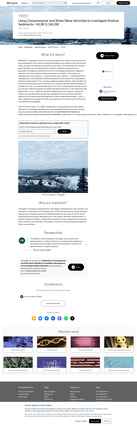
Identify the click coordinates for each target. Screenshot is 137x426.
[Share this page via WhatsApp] (66, 318)
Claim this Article (53, 303)
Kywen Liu (51, 194)
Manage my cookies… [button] (81, 421)
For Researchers (102, 392)
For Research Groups (104, 399)
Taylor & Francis (40, 47)
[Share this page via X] (72, 318)
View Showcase (107, 99)
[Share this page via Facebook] (46, 318)
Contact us (48, 399)
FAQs (46, 397)
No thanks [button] (107, 421)
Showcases (28, 47)
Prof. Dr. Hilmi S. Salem (42, 250)
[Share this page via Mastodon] (59, 318)
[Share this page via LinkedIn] (53, 318)
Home (20, 47)
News (72, 394)
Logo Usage (22, 397)
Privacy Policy (23, 394)
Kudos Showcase (102, 402)
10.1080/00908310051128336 (31, 35)
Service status (49, 392)
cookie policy (89, 411)
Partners (73, 402)
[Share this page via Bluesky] (40, 318)
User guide (48, 394)
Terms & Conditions (26, 392)
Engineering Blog (77, 399)
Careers (73, 397)
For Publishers (101, 394)
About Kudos (75, 392)
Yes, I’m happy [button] (95, 421)
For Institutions (102, 397)
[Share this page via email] (33, 318)
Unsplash (61, 194)
